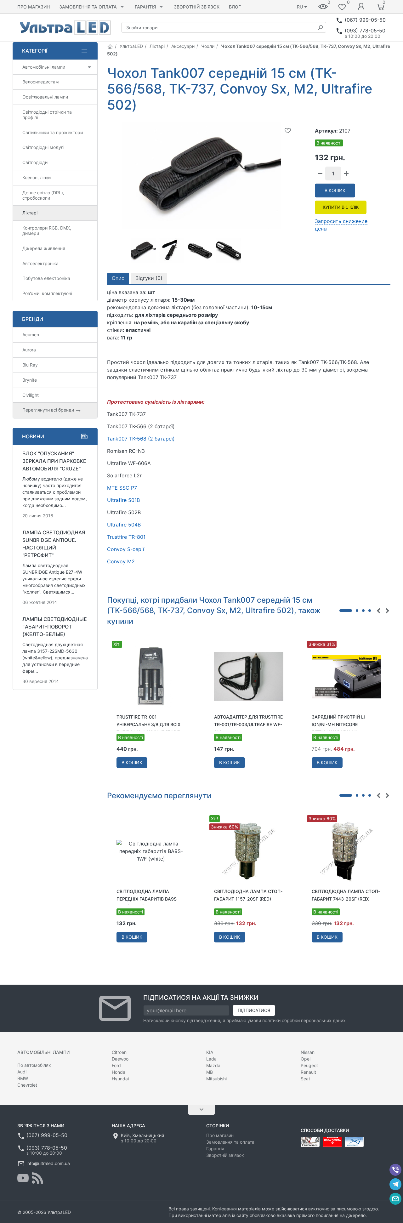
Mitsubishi (216, 1078)
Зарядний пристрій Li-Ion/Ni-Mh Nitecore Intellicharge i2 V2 (339, 724)
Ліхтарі (157, 46)
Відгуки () (148, 278)
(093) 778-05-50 (365, 30)
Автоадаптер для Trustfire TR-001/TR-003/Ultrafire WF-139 (248, 724)
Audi (21, 1071)
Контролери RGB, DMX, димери (46, 230)
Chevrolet (27, 1085)
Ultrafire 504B (124, 524)
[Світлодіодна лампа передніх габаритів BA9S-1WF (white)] (151, 851)
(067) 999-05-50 (365, 20)
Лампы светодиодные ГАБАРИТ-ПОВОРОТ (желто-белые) (54, 626)
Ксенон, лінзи (36, 177)
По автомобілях (34, 1065)
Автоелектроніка (40, 263)
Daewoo (120, 1058)
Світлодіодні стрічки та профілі (47, 114)
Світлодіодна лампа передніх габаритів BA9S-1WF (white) (147, 899)
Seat (305, 1078)
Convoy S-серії (125, 549)
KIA (209, 1052)
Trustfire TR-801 (126, 537)
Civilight (30, 395)
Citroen (119, 1052)
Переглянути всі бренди (48, 409)
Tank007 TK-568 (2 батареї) (141, 438)
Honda (118, 1072)
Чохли (207, 46)
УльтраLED (131, 46)
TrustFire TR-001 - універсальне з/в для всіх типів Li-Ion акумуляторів (148, 724)
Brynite (29, 380)
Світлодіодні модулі (43, 147)
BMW (22, 1078)
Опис (118, 278)
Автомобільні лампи (43, 67)
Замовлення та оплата (88, 6)
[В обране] (288, 130)
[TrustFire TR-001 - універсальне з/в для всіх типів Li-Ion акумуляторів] (151, 676)
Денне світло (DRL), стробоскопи (43, 195)
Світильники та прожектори (52, 132)
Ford (116, 1065)
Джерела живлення (43, 248)
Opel (305, 1058)
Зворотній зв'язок (196, 6)
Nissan (308, 1052)
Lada (211, 1058)
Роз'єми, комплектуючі (47, 293)
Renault (308, 1072)
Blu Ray (30, 364)
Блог (235, 6)
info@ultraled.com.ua (48, 1163)
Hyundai (120, 1078)
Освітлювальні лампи (45, 97)
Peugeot (309, 1065)
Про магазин (33, 6)
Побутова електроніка (46, 278)
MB (209, 1072)
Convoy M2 (121, 561)
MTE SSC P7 (122, 488)
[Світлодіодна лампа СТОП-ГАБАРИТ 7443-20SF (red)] (346, 851)
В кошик (335, 190)
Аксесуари (183, 46)
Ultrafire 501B (123, 500)
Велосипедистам (40, 81)
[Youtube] (23, 1178)
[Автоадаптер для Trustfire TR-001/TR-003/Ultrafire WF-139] (248, 676)
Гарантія (145, 6)
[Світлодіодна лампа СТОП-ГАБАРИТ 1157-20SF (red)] (248, 851)
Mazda (213, 1065)
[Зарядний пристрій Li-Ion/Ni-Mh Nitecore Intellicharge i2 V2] (346, 676)
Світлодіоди (35, 162)
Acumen (30, 334)
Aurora (29, 349)
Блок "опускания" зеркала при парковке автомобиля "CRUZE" (54, 461)
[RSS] (37, 1178)
